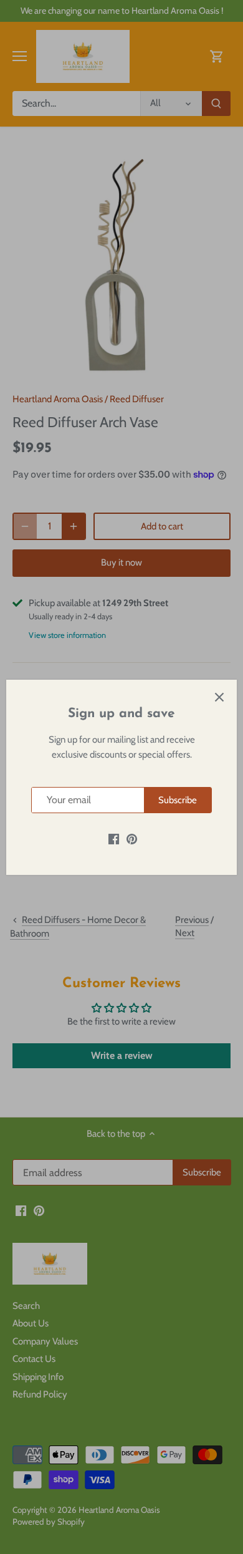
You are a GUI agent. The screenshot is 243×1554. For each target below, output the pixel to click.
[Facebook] (113, 838)
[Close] (219, 697)
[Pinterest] (131, 838)
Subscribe (177, 800)
